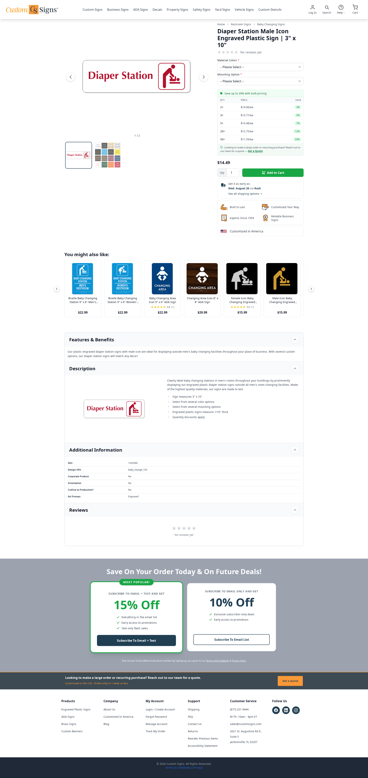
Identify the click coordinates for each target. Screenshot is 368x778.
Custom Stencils (270, 9)
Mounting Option (229, 74)
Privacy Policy (239, 660)
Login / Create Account (160, 709)
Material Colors (228, 60)
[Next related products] (311, 289)
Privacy (198, 767)
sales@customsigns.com (245, 724)
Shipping (194, 709)
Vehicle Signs (244, 9)
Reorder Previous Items (203, 738)
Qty (222, 172)
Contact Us (195, 724)
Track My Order (155, 731)
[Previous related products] (57, 289)
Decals (157, 9)
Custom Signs (93, 9)
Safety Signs (201, 9)
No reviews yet (251, 52)
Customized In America (118, 716)
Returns (193, 731)
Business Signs (118, 9)
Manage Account (156, 724)
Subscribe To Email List (231, 639)
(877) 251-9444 (239, 709)
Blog (106, 724)
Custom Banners (72, 731)
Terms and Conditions (217, 660)
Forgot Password (156, 716)
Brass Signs (68, 724)
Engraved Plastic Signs (75, 709)
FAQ (190, 716)
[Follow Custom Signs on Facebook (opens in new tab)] (276, 710)
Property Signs (177, 9)
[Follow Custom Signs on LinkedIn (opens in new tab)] (286, 710)
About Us (109, 709)
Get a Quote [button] (255, 151)
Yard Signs (222, 9)
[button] (70, 77)
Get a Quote (290, 681)
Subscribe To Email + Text (136, 640)
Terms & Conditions (178, 767)
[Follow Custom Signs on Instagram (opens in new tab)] (296, 710)
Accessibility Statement (203, 746)
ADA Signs (140, 9)
